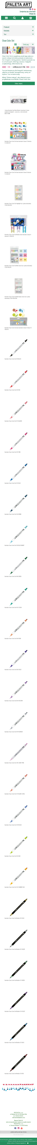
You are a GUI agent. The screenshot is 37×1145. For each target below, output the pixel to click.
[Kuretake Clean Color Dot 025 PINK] (18, 441)
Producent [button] (6, 27)
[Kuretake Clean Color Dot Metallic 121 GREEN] (18, 969)
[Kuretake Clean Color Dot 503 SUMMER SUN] (18, 876)
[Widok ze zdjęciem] (15, 44)
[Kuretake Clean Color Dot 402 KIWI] (18, 845)
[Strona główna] (18, 4)
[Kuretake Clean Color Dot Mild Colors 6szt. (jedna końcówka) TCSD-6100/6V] (18, 255)
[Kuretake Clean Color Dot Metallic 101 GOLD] (18, 907)
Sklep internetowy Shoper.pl (18, 1134)
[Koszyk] (31, 18)
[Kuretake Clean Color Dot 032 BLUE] (18, 472)
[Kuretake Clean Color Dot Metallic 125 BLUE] (18, 1032)
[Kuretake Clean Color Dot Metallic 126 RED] (18, 1063)
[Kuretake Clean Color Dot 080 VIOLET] (18, 659)
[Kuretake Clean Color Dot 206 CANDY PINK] (18, 752)
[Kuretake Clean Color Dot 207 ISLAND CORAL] (18, 783)
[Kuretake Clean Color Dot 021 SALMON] (18, 410)
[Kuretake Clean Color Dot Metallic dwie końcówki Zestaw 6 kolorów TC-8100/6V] (18, 224)
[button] (6, 18)
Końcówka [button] (6, 30)
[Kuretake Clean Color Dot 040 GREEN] (18, 565)
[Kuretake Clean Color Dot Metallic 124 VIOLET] (18, 1000)
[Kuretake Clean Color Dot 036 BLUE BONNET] (18, 534)
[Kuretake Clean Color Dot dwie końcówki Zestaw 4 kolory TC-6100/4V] (18, 317)
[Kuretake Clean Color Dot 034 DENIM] (18, 503)
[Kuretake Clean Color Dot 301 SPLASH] (18, 814)
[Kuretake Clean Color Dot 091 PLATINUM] (18, 721)
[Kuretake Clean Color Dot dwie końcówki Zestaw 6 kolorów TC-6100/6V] (18, 161)
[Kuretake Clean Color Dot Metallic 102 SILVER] (18, 938)
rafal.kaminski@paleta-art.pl (18, 1117)
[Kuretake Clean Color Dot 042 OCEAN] (18, 596)
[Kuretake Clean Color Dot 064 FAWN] (18, 628)
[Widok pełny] (19, 44)
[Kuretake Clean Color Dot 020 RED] (18, 379)
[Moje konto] (22, 18)
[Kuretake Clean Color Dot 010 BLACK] (18, 348)
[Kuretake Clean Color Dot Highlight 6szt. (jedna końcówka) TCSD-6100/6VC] (18, 193)
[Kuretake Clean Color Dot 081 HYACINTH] (18, 690)
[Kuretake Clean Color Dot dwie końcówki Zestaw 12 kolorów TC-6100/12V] (18, 130)
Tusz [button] (5, 34)
